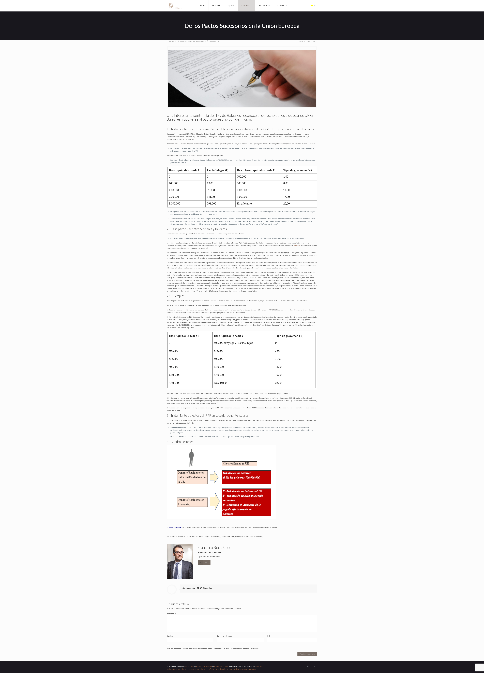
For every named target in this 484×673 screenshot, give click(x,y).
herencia (297, 246)
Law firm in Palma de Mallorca (217, 669)
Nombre (170, 636)
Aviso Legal (189, 666)
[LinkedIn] (308, 666)
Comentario (171, 613)
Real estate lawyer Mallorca (176, 669)
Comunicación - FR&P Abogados (192, 41)
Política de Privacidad (204, 666)
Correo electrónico (225, 636)
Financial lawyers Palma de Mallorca (243, 669)
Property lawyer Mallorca (196, 669)
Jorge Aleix (259, 666)
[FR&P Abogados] (180, 5)
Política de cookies (221, 666)
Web (268, 636)
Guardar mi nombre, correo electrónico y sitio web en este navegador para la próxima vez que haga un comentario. (213, 648)
